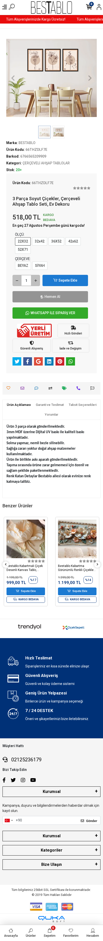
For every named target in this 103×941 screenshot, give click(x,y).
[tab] (19, 405)
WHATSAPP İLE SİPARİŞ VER (52, 313)
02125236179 (26, 760)
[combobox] (8, 820)
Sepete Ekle (67, 280)
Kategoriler (51, 850)
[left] (6, 564)
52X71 (23, 250)
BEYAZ (23, 266)
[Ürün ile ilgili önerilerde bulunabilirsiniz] (93, 388)
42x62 (73, 241)
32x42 (39, 241)
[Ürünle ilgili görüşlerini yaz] (37, 388)
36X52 (56, 241)
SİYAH (40, 266)
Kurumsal (51, 791)
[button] (13, 78)
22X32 (23, 241)
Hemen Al (52, 297)
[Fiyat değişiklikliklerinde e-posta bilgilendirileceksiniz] (65, 388)
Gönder (91, 821)
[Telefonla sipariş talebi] (79, 388)
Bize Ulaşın (51, 864)
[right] (97, 564)
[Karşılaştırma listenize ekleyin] (51, 388)
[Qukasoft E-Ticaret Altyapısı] (51, 919)
